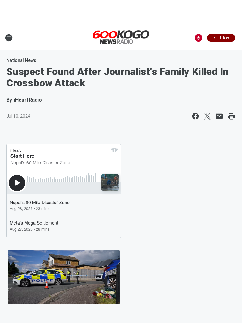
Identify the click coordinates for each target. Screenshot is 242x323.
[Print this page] (231, 116)
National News (21, 60)
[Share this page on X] (207, 116)
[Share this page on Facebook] (195, 116)
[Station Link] (121, 37)
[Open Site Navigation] (9, 38)
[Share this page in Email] (219, 116)
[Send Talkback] (198, 38)
